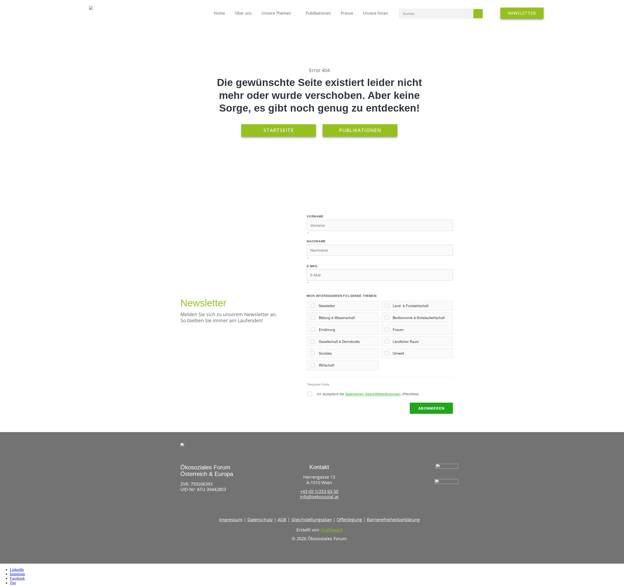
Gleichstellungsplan (311, 519)
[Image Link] (101, 10)
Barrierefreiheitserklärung (393, 519)
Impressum (231, 519)
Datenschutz (260, 519)
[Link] (437, 498)
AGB (282, 519)
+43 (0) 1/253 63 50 (319, 491)
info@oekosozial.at (319, 497)
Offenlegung (349, 519)
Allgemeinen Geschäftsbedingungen (373, 393)
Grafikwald (331, 530)
